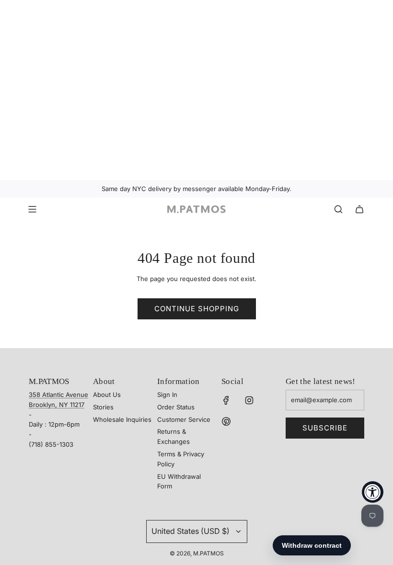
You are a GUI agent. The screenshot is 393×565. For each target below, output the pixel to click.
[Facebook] (226, 400)
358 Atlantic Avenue (58, 394)
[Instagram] (249, 400)
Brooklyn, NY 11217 (56, 404)
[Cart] (359, 209)
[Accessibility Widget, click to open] (372, 492)
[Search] (338, 209)
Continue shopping (196, 308)
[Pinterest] (226, 421)
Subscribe (324, 427)
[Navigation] (32, 209)
